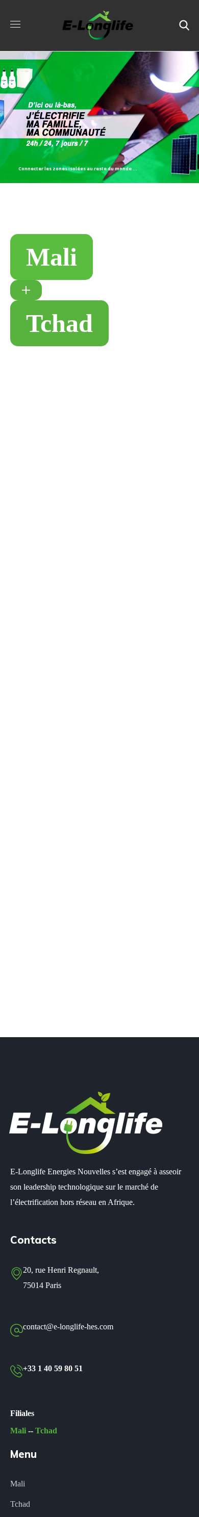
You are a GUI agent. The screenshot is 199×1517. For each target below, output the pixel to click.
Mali (18, 1430)
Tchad (46, 1430)
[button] (184, 25)
